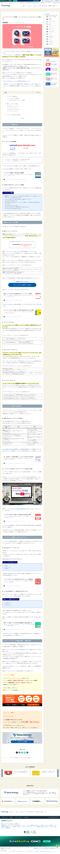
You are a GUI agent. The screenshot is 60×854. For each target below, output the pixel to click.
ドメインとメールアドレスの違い (9, 304)
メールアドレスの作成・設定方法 (16, 508)
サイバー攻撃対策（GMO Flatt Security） (41, 826)
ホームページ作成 (52, 16)
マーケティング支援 (28, 851)
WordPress (51, 36)
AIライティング (52, 21)
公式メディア (49, 2)
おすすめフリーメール (13, 573)
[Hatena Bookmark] (22, 752)
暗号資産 (45, 851)
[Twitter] (17, 752)
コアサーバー (23, 74)
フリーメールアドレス (12, 107)
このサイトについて (4, 817)
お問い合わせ (26, 817)
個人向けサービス (49, 851)
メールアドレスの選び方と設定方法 (13, 114)
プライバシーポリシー (18, 817)
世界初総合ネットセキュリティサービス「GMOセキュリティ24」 (13, 825)
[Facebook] (20, 752)
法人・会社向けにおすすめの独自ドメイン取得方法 (13, 449)
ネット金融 (40, 851)
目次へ (57, 846)
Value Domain (22, 2)
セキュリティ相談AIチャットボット (51, 825)
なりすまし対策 (53, 826)
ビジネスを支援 (18, 851)
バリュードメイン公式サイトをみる (22, 285)
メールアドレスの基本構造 (13, 98)
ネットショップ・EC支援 (11, 851)
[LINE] (25, 752)
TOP (3, 757)
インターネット (52, 31)
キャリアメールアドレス (12, 111)
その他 (54, 851)
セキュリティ (51, 29)
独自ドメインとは (6, 234)
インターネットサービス (4, 851)
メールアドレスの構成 (7, 168)
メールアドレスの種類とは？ (11, 96)
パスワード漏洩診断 (30, 825)
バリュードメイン (6, 74)
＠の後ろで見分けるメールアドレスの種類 (16, 100)
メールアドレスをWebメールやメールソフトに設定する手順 (19, 118)
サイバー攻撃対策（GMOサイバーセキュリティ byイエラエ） (21, 826)
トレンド (50, 34)
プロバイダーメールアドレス (13, 109)
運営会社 (11, 817)
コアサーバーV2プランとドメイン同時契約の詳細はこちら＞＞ (16, 81)
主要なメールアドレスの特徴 (11, 103)
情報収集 (37, 851)
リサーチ (33, 851)
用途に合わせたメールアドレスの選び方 (15, 116)
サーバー (18, 811)
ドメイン (6, 757)
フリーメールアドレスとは (8, 325)
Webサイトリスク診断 (39, 825)
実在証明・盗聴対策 (5, 826)
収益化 (50, 19)
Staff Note (51, 43)
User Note (51, 41)
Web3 (50, 24)
